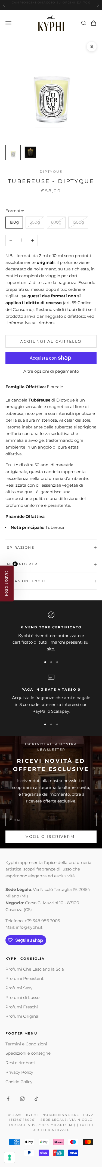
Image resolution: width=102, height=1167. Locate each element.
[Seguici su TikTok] (36, 1098)
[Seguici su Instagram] (22, 1098)
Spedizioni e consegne (28, 1053)
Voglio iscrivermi (51, 836)
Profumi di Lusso (22, 997)
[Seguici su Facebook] (8, 1098)
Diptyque (51, 171)
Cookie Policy (18, 1081)
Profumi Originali (23, 1016)
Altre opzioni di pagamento (51, 371)
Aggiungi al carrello (51, 341)
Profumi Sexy (18, 987)
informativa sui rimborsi (31, 322)
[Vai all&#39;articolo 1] (13, 152)
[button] (7, 583)
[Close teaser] (15, 564)
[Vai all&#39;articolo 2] (30, 152)
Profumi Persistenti (25, 978)
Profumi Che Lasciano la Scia (34, 969)
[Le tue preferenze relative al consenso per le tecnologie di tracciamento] (9, 1157)
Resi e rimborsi (20, 1062)
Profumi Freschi (21, 1006)
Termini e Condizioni (26, 1043)
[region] (51, 632)
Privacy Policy (19, 1072)
